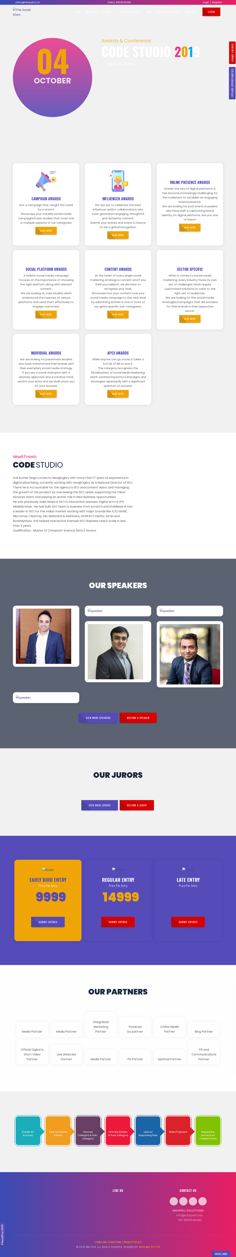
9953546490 (123, 2)
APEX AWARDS (118, 353)
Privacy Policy (133, 1242)
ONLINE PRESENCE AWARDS (190, 182)
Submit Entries (232, 52)
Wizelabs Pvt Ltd (149, 1247)
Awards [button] (91, 12)
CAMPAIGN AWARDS (46, 198)
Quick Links (221, 1254)
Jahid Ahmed (32, 637)
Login (206, 2)
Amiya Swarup (177, 665)
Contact (191, 12)
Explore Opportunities (232, 83)
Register (217, 2)
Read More (55, 621)
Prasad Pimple (106, 660)
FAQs (149, 12)
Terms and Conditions (107, 1242)
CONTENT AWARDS (118, 269)
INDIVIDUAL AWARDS (46, 353)
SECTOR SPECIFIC (190, 269)
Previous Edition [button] (168, 12)
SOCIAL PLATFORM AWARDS (46, 269)
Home (77, 12)
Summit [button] (108, 12)
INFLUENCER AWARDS (118, 198)
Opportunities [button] (129, 12)
